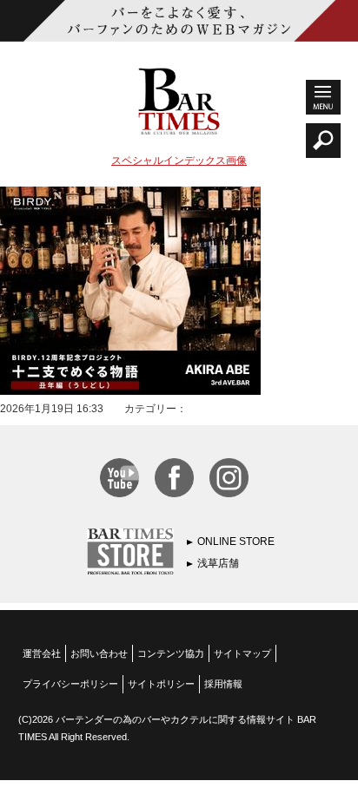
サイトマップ (242, 653)
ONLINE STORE (236, 541)
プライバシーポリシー (70, 684)
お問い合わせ (99, 653)
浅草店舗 (218, 563)
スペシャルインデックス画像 (179, 160)
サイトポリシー (161, 684)
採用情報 (223, 684)
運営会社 (42, 653)
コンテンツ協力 (170, 653)
